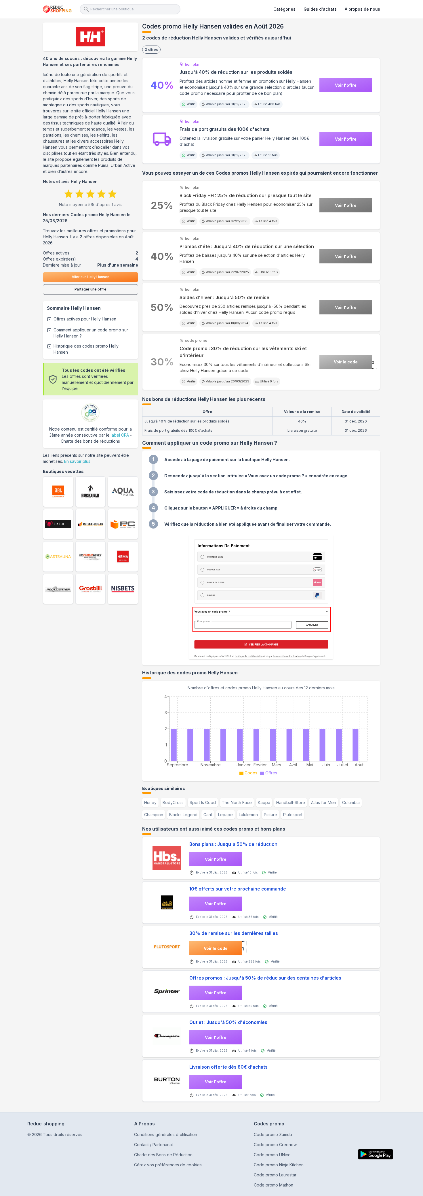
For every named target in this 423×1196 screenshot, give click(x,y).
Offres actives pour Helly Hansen (85, 318)
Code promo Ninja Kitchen (279, 1164)
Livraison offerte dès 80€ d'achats (228, 1067)
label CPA (120, 435)
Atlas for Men (323, 802)
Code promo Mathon (273, 1184)
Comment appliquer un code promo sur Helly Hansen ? (91, 332)
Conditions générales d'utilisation (165, 1134)
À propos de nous (362, 9)
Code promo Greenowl (276, 1144)
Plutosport (292, 814)
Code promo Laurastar (275, 1174)
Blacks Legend (183, 814)
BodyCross (173, 802)
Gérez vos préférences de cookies (168, 1164)
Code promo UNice (272, 1154)
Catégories (284, 9)
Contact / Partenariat (153, 1144)
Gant (207, 814)
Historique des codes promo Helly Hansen (86, 349)
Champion (153, 814)
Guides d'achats (320, 9)
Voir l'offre (346, 85)
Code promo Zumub (273, 1134)
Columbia (351, 802)
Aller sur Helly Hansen (90, 277)
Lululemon (248, 814)
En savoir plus (77, 461)
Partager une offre (90, 289)
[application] (261, 734)
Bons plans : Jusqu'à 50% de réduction (233, 844)
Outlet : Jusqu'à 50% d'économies (228, 1022)
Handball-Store (290, 802)
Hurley (150, 802)
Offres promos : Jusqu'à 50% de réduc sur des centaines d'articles (265, 978)
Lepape (225, 814)
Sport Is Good (203, 802)
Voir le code (346, 361)
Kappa (264, 802)
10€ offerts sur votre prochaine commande (237, 889)
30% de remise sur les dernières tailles (233, 933)
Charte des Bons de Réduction (163, 1154)
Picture (270, 814)
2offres (151, 49)
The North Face (237, 802)
